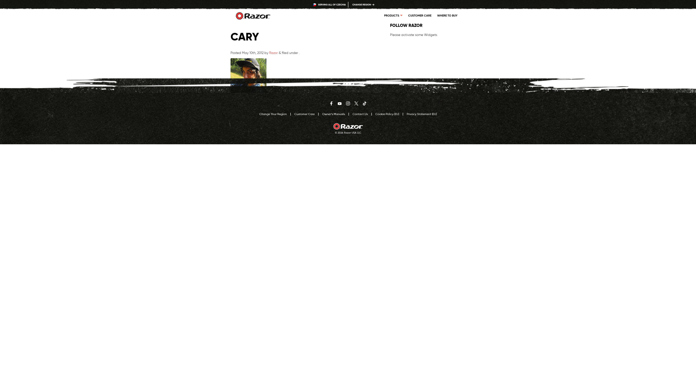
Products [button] (391, 15)
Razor (273, 53)
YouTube (340, 103)
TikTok (365, 103)
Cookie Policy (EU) (387, 114)
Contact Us (360, 114)
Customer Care (419, 15)
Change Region (362, 4)
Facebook (331, 103)
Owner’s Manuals (333, 114)
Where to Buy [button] (447, 15)
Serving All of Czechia (332, 4)
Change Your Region (273, 114)
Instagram (348, 103)
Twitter (356, 103)
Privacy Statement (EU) (422, 114)
